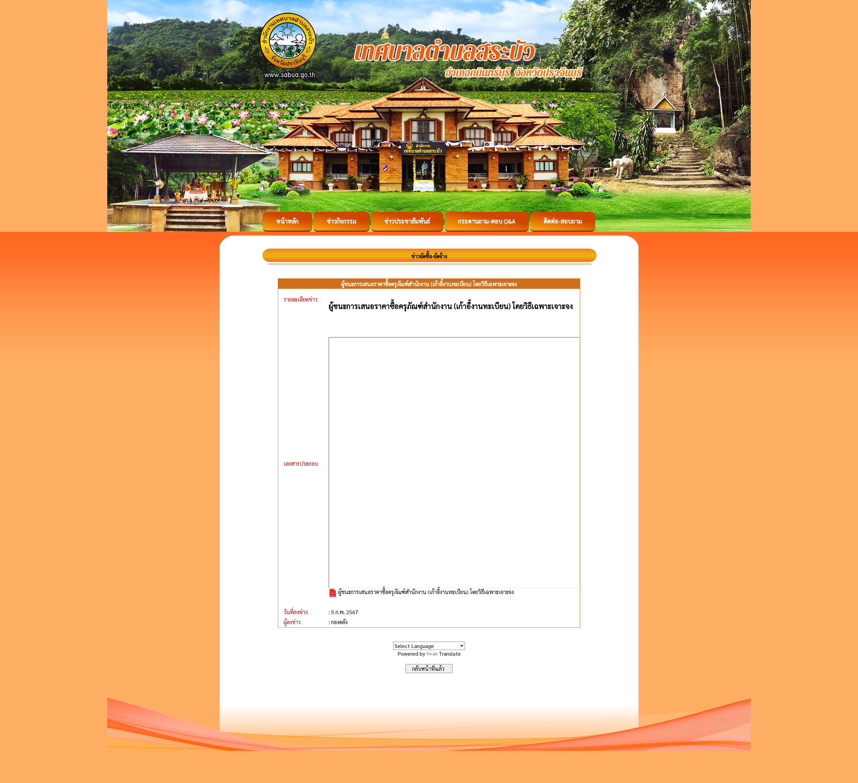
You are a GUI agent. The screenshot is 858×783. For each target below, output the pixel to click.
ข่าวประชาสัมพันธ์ (407, 221)
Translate (450, 653)
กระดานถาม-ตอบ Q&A (486, 221)
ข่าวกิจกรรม (341, 221)
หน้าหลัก (287, 221)
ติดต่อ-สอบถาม (563, 221)
